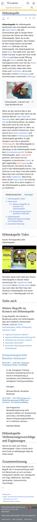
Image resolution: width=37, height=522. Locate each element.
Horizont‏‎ (6, 330)
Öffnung (5, 57)
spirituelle (6, 285)
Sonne (33, 63)
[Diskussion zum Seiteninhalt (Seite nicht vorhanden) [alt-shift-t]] (8, 18)
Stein (10, 46)
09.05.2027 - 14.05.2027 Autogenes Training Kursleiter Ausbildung (15, 364)
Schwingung (24, 74)
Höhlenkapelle (8, 144)
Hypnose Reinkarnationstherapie (19, 337)
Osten (13, 60)
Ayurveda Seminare (13, 343)
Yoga (10, 293)
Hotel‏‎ (13, 330)
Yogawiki (12, 3)
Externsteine (11, 30)
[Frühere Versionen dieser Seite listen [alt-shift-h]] (30, 18)
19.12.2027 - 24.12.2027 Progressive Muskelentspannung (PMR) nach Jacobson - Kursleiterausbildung (16, 400)
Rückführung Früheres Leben (17, 340)
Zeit (4, 122)
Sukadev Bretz (24, 285)
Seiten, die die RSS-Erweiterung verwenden (18, 497)
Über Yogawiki (17, 519)
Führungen (21, 163)
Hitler (18, 327)
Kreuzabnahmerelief (15, 152)
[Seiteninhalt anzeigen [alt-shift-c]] (3, 18)
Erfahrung (30, 76)
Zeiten (28, 160)
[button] (19, 259)
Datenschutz (6, 519)
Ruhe (16, 133)
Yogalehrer (21, 282)
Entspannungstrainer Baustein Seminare (14, 356)
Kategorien (6, 494)
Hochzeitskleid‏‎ (8, 327)
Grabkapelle (26, 155)
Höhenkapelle (8, 248)
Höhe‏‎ (20, 324)
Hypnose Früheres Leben (16, 334)
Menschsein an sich (10, 499)
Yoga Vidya (18, 179)
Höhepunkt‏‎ (26, 327)
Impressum (28, 519)
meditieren (16, 71)
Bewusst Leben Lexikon (11, 501)
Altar (10, 52)
